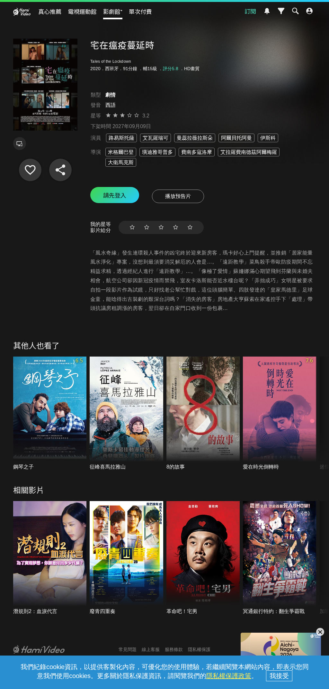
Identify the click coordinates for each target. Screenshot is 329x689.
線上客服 (151, 649)
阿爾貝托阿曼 (236, 138)
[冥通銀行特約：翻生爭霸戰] (279, 558)
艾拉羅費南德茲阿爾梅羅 (248, 152)
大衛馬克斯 (121, 162)
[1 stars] (132, 227)
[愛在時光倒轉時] (279, 413)
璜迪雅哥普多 (157, 152)
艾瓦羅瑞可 (155, 138)
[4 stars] (175, 227)
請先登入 (114, 195)
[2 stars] (146, 227)
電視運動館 (82, 11)
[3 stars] (161, 227)
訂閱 (250, 11)
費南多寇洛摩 (196, 152)
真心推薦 (49, 11)
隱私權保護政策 (228, 675)
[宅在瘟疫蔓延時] (30, 170)
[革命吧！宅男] (203, 558)
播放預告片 (178, 196)
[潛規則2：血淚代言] (50, 558)
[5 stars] (190, 227)
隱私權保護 (199, 649)
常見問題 (128, 649)
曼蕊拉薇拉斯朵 (195, 138)
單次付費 (140, 11)
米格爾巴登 (121, 152)
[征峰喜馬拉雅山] (126, 413)
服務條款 (174, 649)
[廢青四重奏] (126, 558)
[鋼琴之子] (50, 413)
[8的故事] (203, 413)
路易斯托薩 (121, 138)
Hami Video (22, 11)
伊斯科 (268, 138)
